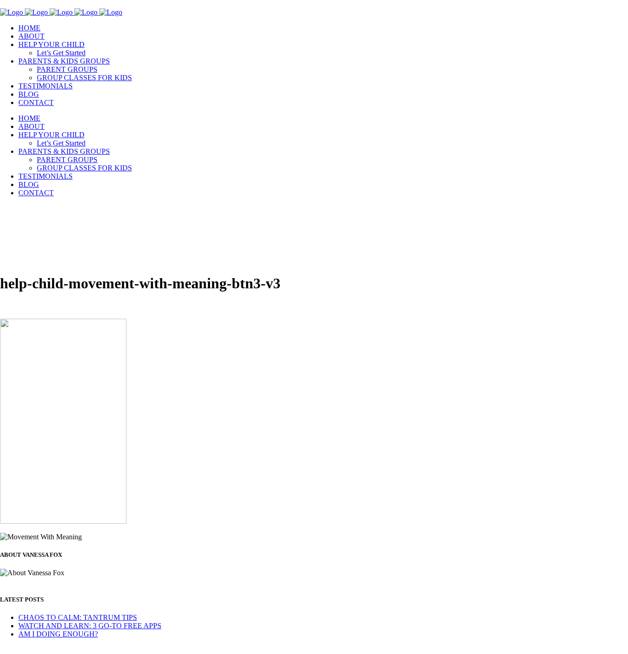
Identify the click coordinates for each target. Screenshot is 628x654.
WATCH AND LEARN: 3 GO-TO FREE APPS (89, 626)
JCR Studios (156, 650)
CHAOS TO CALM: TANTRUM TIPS (77, 617)
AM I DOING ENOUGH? (58, 634)
